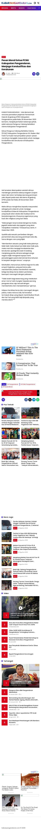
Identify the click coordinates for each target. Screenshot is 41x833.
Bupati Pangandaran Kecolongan (21, 654)
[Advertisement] (20, 32)
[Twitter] (30, 399)
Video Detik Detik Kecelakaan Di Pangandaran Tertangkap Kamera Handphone (21, 631)
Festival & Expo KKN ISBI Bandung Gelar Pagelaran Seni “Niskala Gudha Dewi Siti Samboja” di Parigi (29, 423)
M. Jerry (8, 73)
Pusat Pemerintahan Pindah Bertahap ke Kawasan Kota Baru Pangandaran (23, 639)
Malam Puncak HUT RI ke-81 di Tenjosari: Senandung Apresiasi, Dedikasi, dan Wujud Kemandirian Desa (9, 443)
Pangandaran (13, 384)
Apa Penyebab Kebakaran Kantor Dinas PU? (23, 646)
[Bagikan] (37, 74)
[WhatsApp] (37, 399)
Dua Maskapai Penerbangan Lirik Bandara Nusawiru (24, 722)
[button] (35, 3)
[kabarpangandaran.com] (17, 3)
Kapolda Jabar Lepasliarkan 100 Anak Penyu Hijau (22, 714)
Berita (3, 57)
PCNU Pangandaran (28, 384)
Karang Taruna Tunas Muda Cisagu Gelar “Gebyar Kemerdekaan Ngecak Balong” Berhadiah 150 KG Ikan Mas (29, 463)
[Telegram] (34, 399)
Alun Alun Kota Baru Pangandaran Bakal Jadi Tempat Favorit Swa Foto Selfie (23, 624)
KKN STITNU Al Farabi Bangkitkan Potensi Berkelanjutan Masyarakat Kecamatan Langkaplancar (23, 706)
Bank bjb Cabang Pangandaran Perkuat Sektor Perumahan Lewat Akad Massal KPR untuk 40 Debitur (11, 463)
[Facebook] (26, 399)
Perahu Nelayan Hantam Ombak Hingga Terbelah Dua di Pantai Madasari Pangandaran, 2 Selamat (11, 423)
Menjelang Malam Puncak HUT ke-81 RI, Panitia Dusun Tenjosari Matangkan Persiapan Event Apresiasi (29, 443)
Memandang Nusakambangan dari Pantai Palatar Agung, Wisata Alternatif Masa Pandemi (23, 699)
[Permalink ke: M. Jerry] (4, 74)
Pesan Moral (8, 387)
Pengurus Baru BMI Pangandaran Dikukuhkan (21, 691)
